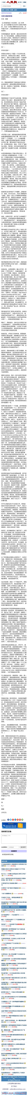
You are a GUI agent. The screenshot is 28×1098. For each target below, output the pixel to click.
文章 (15, 10)
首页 (3, 10)
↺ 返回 (4, 2)
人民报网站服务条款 (14, 1083)
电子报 (19, 2)
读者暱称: (4, 847)
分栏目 (7, 10)
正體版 (24, 2)
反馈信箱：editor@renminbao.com (14, 1089)
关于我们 (14, 1086)
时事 (11, 10)
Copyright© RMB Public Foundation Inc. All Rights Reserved (14, 1078)
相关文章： (5, 861)
